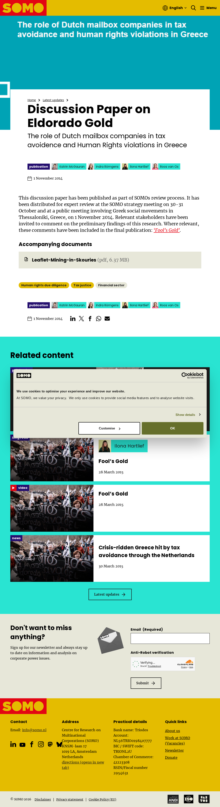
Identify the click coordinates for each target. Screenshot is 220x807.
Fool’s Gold (113, 461)
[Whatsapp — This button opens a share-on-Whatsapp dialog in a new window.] (98, 318)
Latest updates (53, 100)
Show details (185, 414)
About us (172, 731)
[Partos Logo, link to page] (204, 799)
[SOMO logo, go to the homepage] (23, 8)
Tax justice (82, 285)
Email (147, 629)
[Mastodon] (50, 744)
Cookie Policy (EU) (102, 799)
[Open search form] (193, 8)
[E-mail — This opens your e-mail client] (107, 318)
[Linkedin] (13, 744)
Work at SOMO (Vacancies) (177, 740)
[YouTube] (22, 745)
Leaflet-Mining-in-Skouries (64, 260)
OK (172, 428)
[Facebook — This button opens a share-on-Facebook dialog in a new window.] (90, 318)
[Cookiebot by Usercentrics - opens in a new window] (184, 375)
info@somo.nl (34, 730)
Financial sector (111, 285)
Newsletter (174, 750)
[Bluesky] (59, 744)
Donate (171, 757)
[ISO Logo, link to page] (188, 799)
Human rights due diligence (44, 285)
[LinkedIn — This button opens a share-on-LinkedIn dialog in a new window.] (73, 318)
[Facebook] (32, 744)
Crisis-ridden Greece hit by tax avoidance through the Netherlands (146, 551)
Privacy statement (69, 799)
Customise (107, 428)
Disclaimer (43, 799)
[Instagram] (41, 744)
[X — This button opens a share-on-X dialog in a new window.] (81, 318)
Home (32, 100)
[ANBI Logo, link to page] (173, 799)
